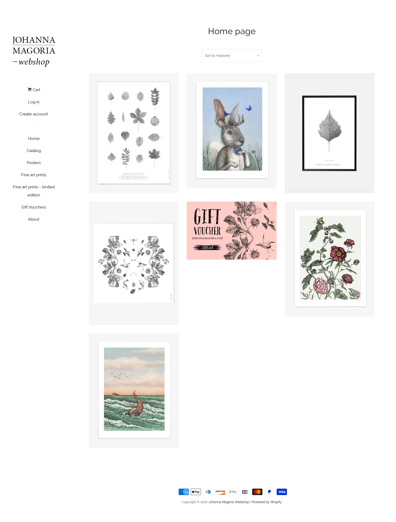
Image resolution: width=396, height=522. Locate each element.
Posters (34, 162)
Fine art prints (33, 174)
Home (34, 138)
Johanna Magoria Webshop (228, 502)
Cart (36, 89)
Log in (34, 102)
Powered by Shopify (267, 502)
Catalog (34, 150)
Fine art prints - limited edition (34, 191)
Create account (33, 114)
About (33, 219)
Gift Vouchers (33, 207)
